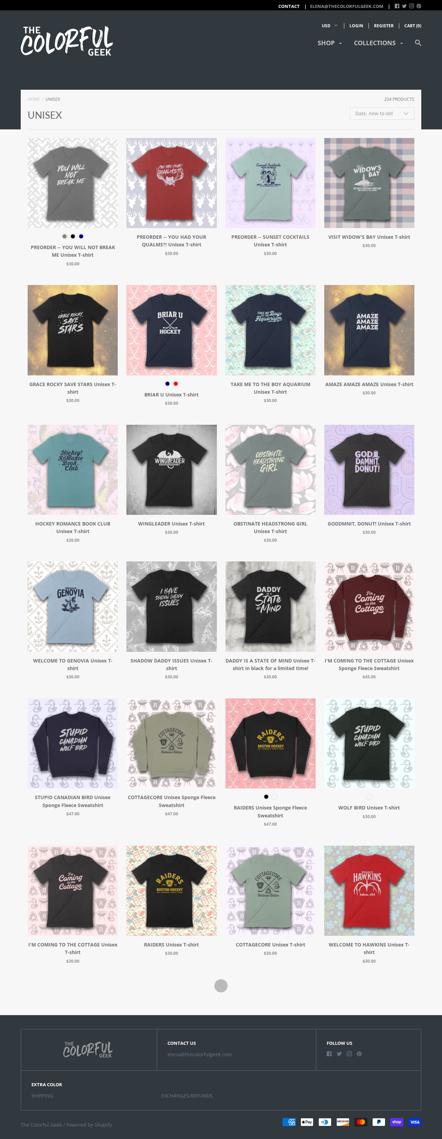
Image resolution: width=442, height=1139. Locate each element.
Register (384, 26)
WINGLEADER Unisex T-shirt (171, 523)
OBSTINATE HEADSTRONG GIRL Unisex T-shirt (270, 527)
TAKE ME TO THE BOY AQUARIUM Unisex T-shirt (270, 388)
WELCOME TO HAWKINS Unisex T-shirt (369, 948)
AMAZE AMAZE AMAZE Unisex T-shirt (369, 384)
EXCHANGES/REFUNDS (187, 1095)
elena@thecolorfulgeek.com (346, 6)
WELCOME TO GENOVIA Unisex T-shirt (73, 664)
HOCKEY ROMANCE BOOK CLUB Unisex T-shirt (72, 527)
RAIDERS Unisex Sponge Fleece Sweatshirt (270, 811)
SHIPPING (42, 1095)
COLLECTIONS (375, 43)
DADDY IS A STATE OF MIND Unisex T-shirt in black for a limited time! (270, 664)
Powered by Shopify (89, 1124)
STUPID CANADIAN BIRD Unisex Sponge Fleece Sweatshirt (72, 801)
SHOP (327, 43)
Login (356, 26)
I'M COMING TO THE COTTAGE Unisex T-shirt (72, 948)
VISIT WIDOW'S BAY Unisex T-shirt (369, 237)
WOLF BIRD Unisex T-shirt (369, 807)
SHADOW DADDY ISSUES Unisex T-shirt (171, 664)
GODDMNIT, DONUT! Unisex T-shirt (369, 523)
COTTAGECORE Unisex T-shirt (270, 944)
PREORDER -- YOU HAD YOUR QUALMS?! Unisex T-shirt (171, 241)
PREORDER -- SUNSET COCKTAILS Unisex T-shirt (270, 241)
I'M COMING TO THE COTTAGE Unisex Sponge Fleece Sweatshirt (369, 664)
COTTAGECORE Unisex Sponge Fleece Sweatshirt (171, 801)
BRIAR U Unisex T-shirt (171, 394)
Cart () (412, 26)
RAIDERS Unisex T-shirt (171, 944)
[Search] (418, 46)
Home (34, 99)
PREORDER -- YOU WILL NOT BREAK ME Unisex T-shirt (73, 251)
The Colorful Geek (41, 1124)
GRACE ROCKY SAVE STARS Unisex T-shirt (72, 388)
